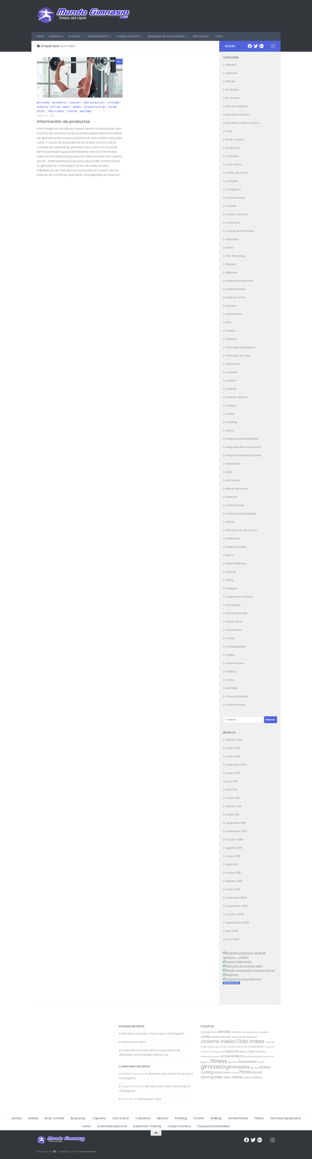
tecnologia (233, 605)
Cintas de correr (237, 173)
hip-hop (254, 1067)
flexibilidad (233, 1062)
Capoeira (232, 156)
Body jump (233, 148)
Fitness (230, 330)
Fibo (228, 322)
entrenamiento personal (259, 1056)
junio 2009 (232, 939)
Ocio (218, 36)
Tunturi (72, 111)
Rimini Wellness (236, 563)
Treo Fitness (56, 111)
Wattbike (86, 111)
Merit (66, 107)
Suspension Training (239, 596)
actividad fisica (209, 1032)
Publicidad (233, 538)
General (231, 339)
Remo (230, 555)
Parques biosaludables (241, 513)
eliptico (262, 1051)
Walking (231, 671)
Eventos (74, 36)
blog (229, 131)
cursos (205, 1051)
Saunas (231, 572)
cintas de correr (216, 1046)
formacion (248, 1061)
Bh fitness (43, 102)
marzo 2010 (233, 873)
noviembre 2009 (237, 906)
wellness (257, 1077)
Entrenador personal (239, 281)
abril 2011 (231, 789)
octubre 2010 (234, 839)
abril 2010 (232, 864)
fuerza (261, 1062)
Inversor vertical (236, 397)
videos (230, 655)
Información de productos (63, 121)
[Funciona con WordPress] (54, 1151)
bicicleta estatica (250, 1032)
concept (75, 102)
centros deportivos (247, 1037)
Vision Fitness (235, 663)
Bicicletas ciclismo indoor (242, 123)
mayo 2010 (233, 856)
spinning (207, 1077)
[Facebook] (250, 46)
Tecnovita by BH (94, 107)
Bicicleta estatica (237, 114)
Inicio (40, 36)
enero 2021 (233, 748)
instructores (222, 1072)
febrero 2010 (234, 881)
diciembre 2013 (236, 765)
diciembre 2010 (236, 823)
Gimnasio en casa (238, 355)
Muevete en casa (133, 1042)
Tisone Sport (234, 621)
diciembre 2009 (236, 898)
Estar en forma (236, 297)
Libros (230, 430)
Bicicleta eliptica (237, 106)
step (218, 1076)
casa (235, 1036)
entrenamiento (232, 1056)
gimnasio (213, 1066)
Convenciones (235, 197)
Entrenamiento (98, 36)
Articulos (231, 73)
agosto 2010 (234, 848)
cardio (206, 1036)
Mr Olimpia (233, 480)
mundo (235, 1072)
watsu (230, 680)
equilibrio (205, 1062)
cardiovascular (221, 1037)
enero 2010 (233, 889)
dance (221, 1051)
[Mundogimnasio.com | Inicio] (84, 16)
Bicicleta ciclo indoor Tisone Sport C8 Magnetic (153, 1033)
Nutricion (55, 36)
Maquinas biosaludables (242, 439)
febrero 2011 (233, 806)
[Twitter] (256, 46)
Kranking (231, 422)
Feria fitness (234, 314)
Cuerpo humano (128, 36)
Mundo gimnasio (237, 488)
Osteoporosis (235, 505)
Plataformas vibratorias (241, 530)
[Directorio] (231, 974)
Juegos (231, 405)
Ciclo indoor (234, 164)
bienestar (264, 1032)
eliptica (253, 1051)
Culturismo (143, 1118)
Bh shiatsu (59, 102)
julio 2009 (232, 931)
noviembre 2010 (236, 831)
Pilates (230, 522)
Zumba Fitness (235, 705)
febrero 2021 (234, 740)
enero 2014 (233, 756)
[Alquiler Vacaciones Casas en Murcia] (249, 970)
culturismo (233, 222)
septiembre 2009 (237, 922)
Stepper (231, 588)
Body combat (235, 139)
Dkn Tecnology (94, 102)
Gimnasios (200, 36)
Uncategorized (236, 646)
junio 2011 (232, 781)
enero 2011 (232, 814)
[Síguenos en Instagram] (273, 46)
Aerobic (231, 64)
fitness (218, 1061)
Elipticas (231, 272)
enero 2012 (233, 773)
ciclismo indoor (218, 1041)
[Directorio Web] (242, 979)
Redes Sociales (236, 547)
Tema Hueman (88, 1151)
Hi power (113, 102)
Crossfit (231, 206)
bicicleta (237, 1032)
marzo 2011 (233, 798)
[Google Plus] (261, 46)
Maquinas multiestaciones (243, 455)
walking (247, 1077)
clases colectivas (237, 1046)
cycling (213, 1051)
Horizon (42, 107)
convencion (255, 1046)
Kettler (55, 107)
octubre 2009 (235, 914)
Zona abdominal (237, 696)
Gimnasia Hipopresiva (240, 347)
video (227, 1077)
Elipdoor (231, 264)
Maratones (233, 463)
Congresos (233, 189)
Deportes (232, 239)
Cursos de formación (240, 231)
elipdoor (243, 1051)
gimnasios (233, 364)
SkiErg (77, 107)
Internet (231, 389)
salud (256, 1072)
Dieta (229, 247)
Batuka (230, 81)
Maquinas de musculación (166, 36)
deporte (232, 1051)
